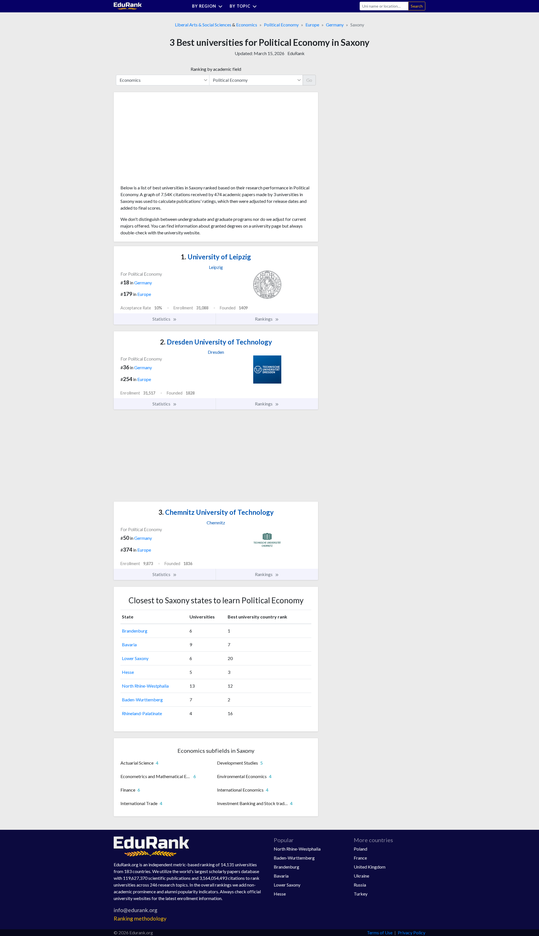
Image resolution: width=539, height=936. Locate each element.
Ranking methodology (140, 918)
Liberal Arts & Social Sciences (203, 24)
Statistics (161, 318)
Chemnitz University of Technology (216, 512)
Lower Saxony (135, 658)
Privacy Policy (411, 932)
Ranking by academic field (216, 69)
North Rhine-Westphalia (145, 685)
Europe (312, 24)
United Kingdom (369, 866)
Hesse (128, 672)
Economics (246, 24)
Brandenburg (134, 630)
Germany (335, 24)
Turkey (360, 893)
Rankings (264, 318)
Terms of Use (379, 932)
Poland (360, 848)
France (360, 857)
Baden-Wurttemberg (142, 699)
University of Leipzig (216, 257)
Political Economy (281, 24)
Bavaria (129, 644)
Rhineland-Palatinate (142, 713)
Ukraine (361, 875)
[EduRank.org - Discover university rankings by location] (128, 5)
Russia (360, 884)
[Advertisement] (162, 140)
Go (309, 80)
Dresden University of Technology (216, 342)
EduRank (296, 53)
